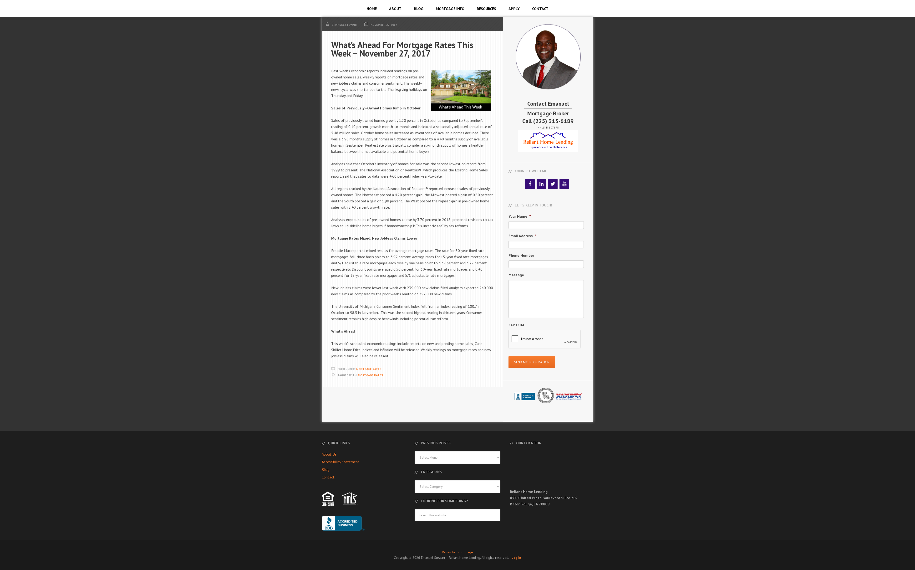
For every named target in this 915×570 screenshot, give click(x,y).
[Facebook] (530, 184)
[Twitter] (553, 184)
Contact (328, 477)
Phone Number (521, 255)
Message (516, 274)
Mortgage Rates (368, 369)
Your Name (519, 216)
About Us (329, 454)
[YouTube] (564, 184)
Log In (516, 557)
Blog (325, 469)
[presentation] (544, 339)
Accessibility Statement (340, 461)
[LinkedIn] (541, 184)
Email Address (522, 235)
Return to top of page (457, 552)
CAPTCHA (516, 325)
